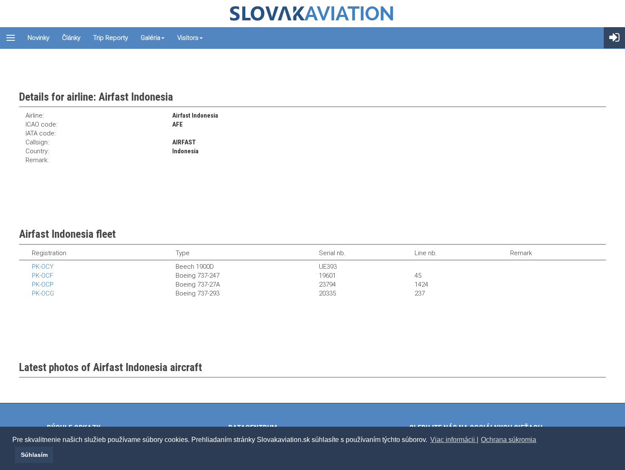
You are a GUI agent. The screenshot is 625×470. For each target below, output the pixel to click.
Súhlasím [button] (34, 454)
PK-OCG (43, 293)
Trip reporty (110, 38)
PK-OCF (42, 275)
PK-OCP (43, 284)
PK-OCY (43, 266)
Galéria (150, 38)
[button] (13, 454)
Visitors (188, 38)
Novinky (38, 38)
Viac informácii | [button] (454, 439)
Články (71, 38)
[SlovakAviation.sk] (312, 13)
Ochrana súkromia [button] (508, 439)
